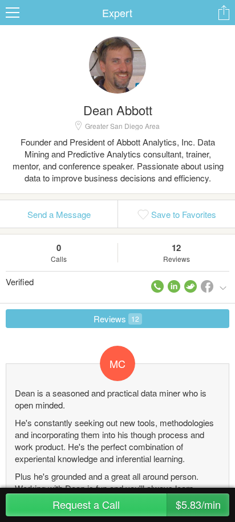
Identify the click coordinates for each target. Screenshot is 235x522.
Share (223, 12)
